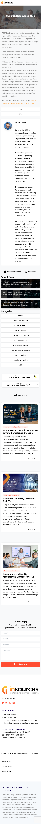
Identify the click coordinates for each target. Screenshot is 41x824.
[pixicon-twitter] (6, 703)
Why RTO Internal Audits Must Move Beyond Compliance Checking (20, 431)
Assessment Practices (20, 320)
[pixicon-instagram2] (10, 703)
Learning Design (21, 330)
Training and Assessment (20, 350)
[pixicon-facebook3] (3, 703)
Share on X (32, 271)
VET (20, 365)
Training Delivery (20, 355)
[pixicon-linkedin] (13, 703)
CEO (16, 125)
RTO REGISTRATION (20, 345)
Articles (20, 315)
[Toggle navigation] (38, 2)
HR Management (20, 325)
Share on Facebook (14, 271)
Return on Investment (20, 340)
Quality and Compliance (20, 335)
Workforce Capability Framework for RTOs (19, 500)
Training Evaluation (21, 360)
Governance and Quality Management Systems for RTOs (18, 575)
